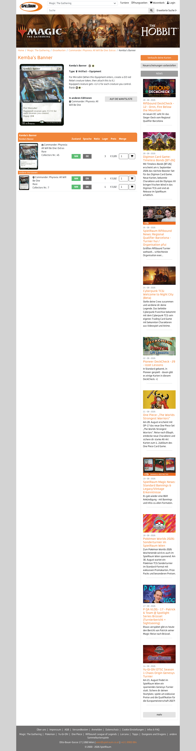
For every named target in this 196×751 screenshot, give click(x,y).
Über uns (41, 730)
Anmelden (97, 730)
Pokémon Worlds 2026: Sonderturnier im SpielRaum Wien (159, 542)
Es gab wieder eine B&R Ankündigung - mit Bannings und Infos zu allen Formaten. (158, 499)
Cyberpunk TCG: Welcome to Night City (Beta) (158, 294)
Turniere (124, 3)
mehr (159, 715)
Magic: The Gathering (38, 50)
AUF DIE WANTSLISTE (121, 99)
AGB (67, 730)
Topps (135, 734)
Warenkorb (158, 3)
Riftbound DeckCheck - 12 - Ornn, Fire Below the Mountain (158, 107)
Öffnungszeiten (139, 3)
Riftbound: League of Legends (101, 734)
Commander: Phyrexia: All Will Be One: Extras (92, 50)
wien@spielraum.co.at (107, 742)
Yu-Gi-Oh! (63, 734)
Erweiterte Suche (166, 10)
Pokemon (50, 734)
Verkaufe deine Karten (159, 58)
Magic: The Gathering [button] (60, 3)
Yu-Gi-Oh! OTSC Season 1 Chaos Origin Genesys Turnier (159, 673)
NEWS (159, 73)
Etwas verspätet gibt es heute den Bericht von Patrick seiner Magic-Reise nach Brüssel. (158, 630)
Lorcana (124, 734)
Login (172, 3)
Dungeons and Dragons (154, 734)
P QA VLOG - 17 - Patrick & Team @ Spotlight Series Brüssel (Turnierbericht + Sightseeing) (159, 616)
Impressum (55, 730)
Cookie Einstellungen (133, 730)
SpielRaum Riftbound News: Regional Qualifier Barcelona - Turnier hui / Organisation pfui (157, 238)
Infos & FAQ (153, 730)
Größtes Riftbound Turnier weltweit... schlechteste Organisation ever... (156, 252)
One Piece (77, 734)
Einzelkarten (59, 50)
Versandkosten (80, 730)
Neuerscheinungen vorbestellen (159, 65)
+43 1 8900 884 (129, 742)
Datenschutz (112, 730)
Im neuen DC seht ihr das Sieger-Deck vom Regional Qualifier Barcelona (156, 117)
